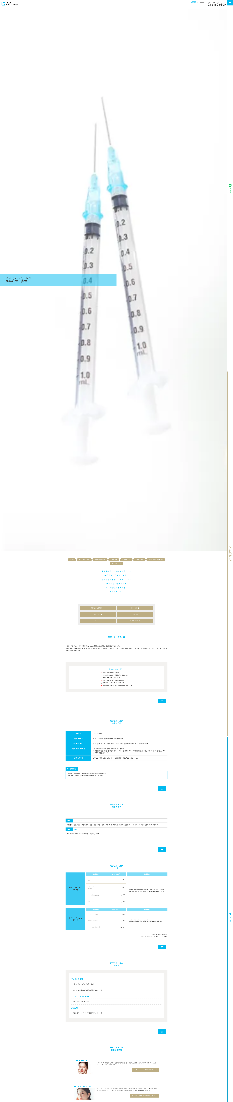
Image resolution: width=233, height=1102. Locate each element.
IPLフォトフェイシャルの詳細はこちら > (144, 1095)
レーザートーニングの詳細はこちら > (145, 1069)
